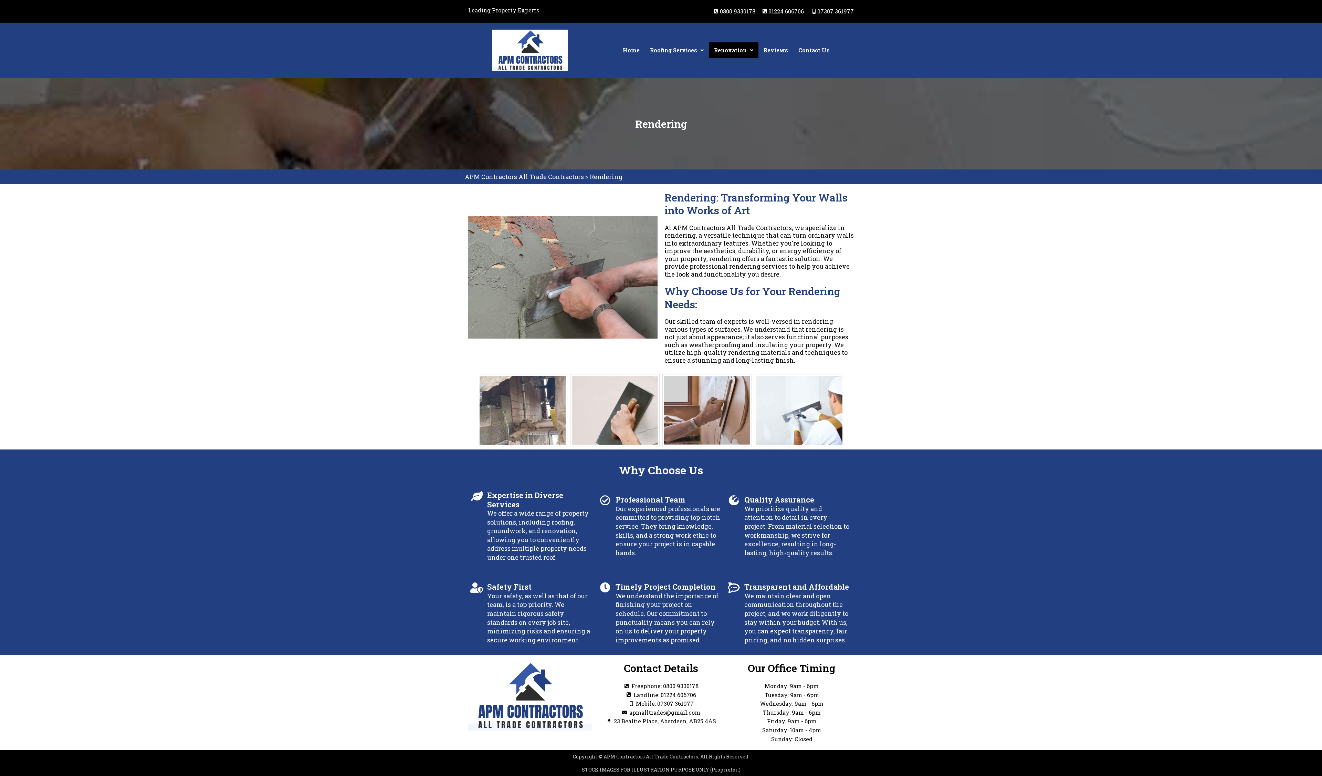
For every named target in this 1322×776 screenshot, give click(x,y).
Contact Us (814, 50)
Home (631, 50)
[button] (677, 50)
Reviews (776, 50)
